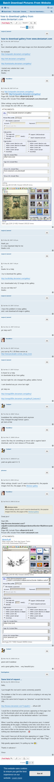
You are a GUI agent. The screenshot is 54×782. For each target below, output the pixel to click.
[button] (32, 27)
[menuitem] (6, 7)
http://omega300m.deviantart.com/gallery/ (16, 394)
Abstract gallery (32, 486)
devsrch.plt (6, 539)
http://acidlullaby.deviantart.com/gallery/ (15, 278)
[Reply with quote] (47, 33)
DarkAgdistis (5, 672)
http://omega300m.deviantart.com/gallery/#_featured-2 (21, 399)
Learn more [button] (17, 778)
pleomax (4, 470)
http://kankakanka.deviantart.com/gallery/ (16, 64)
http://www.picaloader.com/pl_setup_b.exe (16, 354)
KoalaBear (9, 78)
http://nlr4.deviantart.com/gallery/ (13, 59)
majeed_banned (6, 31)
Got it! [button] (40, 773)
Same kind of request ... (11, 679)
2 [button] (29, 27)
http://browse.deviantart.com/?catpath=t (15, 706)
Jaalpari (8, 404)
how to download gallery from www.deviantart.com (17, 18)
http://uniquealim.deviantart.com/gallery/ (15, 54)
